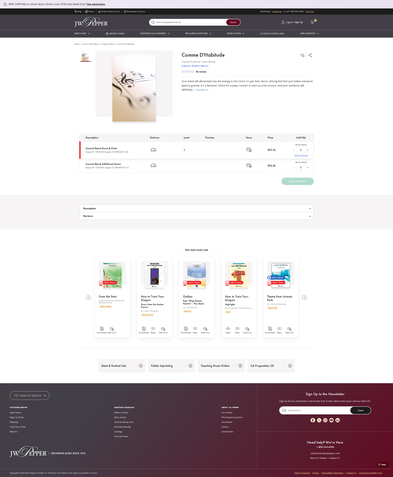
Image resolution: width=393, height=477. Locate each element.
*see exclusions (95, 4)
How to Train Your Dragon (152, 298)
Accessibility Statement (332, 472)
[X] (319, 420)
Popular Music (108, 44)
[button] (82, 33)
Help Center (15, 412)
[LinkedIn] (337, 420)
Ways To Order (17, 417)
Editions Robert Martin (195, 66)
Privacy (315, 472)
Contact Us (277, 11)
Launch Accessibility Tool (370, 472)
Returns (13, 431)
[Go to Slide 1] (85, 56)
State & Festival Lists (123, 422)
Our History (227, 412)
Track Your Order (18, 426)
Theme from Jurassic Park (279, 298)
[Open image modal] (134, 89)
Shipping (14, 422)
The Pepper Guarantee (232, 417)
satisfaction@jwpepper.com (325, 453)
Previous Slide (88, 297)
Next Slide (304, 297)
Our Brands (227, 422)
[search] (153, 22)
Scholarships (227, 431)
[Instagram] (325, 420)
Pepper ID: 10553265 (95, 152)
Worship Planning (122, 426)
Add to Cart (297, 181)
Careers (225, 426)
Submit (360, 410)
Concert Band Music (91, 44)
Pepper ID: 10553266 (95, 167)
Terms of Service (302, 472)
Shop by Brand (121, 436)
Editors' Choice (121, 412)
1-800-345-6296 (325, 447)
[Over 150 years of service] (29, 395)
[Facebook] (313, 420)
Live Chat (310, 11)
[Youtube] (331, 420)
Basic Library (120, 417)
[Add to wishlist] (302, 55)
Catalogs (118, 431)
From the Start (108, 296)
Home (77, 44)
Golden (188, 296)
